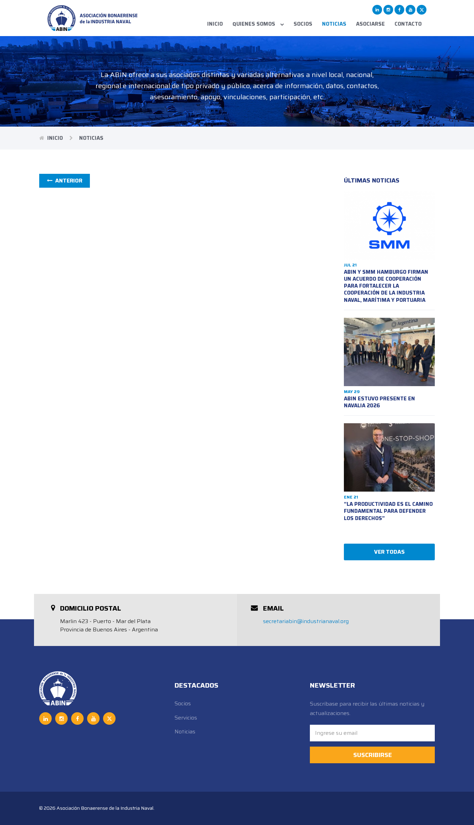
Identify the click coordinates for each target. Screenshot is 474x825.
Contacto (408, 24)
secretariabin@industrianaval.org (306, 621)
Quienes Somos (254, 24)
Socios (303, 24)
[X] (421, 10)
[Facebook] (399, 10)
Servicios (186, 717)
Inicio (215, 24)
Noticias (334, 24)
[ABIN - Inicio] (93, 18)
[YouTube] (410, 10)
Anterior (67, 180)
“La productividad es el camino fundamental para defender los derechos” (388, 511)
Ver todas (389, 551)
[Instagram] (388, 10)
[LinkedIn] (377, 10)
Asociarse (370, 24)
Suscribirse (372, 755)
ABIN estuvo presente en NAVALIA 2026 (379, 402)
